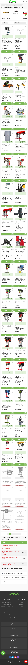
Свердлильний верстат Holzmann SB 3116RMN (20, 148)
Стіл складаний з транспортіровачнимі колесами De (20, 96)
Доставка (21, 604)
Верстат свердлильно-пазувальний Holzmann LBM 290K (20, 173)
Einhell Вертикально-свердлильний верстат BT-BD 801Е (20, 503)
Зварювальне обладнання (7, 606)
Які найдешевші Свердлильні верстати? (13, 573)
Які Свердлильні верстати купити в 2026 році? (15, 577)
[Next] (20, 534)
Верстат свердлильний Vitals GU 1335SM (6, 353)
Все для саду (7, 614)
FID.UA (9, 662)
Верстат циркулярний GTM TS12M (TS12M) (7, 482)
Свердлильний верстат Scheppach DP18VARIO (6, 406)
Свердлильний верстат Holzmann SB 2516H (7, 458)
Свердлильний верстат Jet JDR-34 (7, 329)
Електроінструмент (7, 604)
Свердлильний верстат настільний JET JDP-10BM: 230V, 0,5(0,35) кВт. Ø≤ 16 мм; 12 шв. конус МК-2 (7, 43)
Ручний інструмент (7, 610)
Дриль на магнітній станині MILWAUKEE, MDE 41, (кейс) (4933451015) (20, 253)
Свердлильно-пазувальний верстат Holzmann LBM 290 (7, 173)
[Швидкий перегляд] (13, 26)
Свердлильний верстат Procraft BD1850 (19, 304)
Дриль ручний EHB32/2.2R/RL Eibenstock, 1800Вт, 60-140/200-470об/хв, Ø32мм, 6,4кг (7, 254)
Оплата (21, 606)
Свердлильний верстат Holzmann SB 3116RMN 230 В (7, 225)
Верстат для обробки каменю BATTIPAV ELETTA (7, 97)
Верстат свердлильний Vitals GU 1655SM (19, 328)
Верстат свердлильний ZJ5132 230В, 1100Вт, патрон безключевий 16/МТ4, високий (7, 71)
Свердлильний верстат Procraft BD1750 (6, 304)
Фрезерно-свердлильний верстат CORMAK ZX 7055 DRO (20, 432)
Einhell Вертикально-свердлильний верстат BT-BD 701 (7, 503)
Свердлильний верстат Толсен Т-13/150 (19, 457)
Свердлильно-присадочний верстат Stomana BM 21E (20, 122)
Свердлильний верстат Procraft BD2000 (6, 431)
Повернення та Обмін (21, 608)
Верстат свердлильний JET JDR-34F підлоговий (7, 198)
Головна (3, 5)
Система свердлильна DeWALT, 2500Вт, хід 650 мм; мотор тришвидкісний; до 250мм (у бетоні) (7, 525)
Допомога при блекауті (7, 602)
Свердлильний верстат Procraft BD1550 (6, 279)
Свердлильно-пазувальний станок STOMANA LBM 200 (20, 279)
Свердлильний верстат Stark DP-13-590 (20, 353)
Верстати (9, 5)
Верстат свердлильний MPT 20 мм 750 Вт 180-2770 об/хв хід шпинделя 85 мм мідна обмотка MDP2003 (7, 379)
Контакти (21, 610)
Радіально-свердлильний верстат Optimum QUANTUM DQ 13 (20, 71)
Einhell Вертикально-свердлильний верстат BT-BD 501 (20, 482)
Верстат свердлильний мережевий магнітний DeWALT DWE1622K (20, 199)
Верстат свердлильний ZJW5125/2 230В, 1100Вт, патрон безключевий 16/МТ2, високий (20, 43)
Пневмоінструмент (7, 608)
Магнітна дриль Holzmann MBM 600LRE (6, 122)
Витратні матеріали (7, 612)
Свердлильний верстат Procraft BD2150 (19, 406)
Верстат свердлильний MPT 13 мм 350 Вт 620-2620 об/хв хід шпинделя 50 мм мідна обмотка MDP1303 (20, 379)
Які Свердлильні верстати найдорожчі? (13, 581)
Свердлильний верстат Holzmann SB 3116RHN (7, 147)
